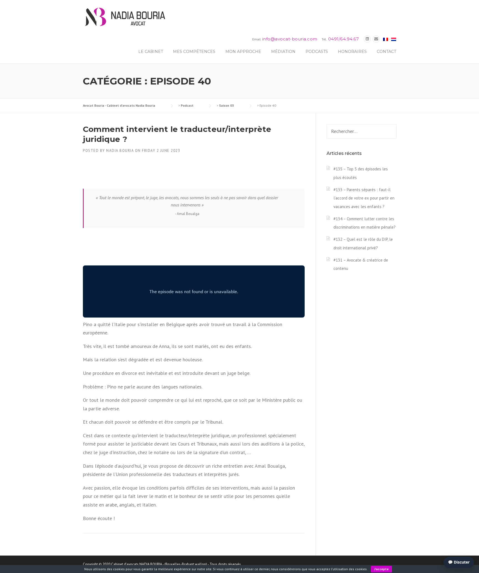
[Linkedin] (367, 39)
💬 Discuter (459, 562)
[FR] (385, 39)
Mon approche (243, 51)
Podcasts (316, 51)
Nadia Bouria (120, 150)
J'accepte (381, 569)
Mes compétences (194, 51)
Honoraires (352, 51)
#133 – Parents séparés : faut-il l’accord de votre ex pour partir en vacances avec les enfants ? (363, 198)
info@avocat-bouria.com (289, 39)
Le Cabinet (150, 51)
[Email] (376, 39)
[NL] (393, 39)
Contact (386, 51)
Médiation (283, 51)
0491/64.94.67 (343, 39)
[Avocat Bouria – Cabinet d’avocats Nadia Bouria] (124, 16)
